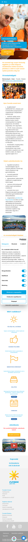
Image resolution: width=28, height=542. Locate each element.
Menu (5, 2)
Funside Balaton (6, 513)
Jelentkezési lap (7, 52)
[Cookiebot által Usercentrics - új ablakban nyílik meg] (19, 240)
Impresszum (6, 533)
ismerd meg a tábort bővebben (14, 80)
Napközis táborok (7, 501)
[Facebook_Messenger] (24, 538)
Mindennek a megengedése (14, 292)
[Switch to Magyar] (14, 539)
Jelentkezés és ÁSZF (8, 497)
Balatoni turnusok (7, 515)
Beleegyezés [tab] (5, 244)
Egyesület (5, 535)
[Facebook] (7, 526)
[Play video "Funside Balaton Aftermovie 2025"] (14, 445)
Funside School (6, 490)
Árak (3, 495)
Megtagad (14, 301)
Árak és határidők (7, 507)
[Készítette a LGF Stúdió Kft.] (26, 540)
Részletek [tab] (14, 244)
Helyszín (4, 493)
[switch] (24, 275)
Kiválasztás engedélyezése (14, 296)
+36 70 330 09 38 (14, 465)
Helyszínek (5, 503)
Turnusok (4, 505)
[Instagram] (20, 526)
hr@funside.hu (14, 463)
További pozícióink (14, 435)
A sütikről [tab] (23, 244)
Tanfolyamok (5, 492)
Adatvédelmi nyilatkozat (17, 533)
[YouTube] (14, 526)
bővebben (14, 396)
